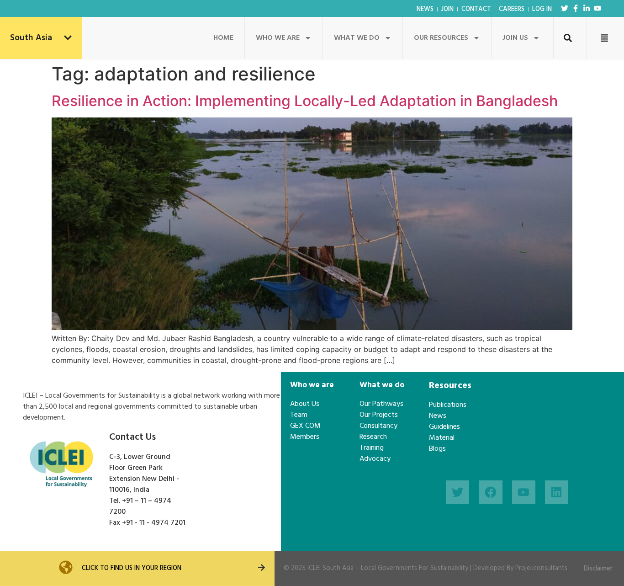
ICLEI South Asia (330, 568)
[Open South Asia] (67, 38)
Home (223, 38)
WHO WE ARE (278, 38)
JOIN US (515, 38)
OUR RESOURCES (441, 38)
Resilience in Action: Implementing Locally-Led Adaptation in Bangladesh (305, 101)
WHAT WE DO (357, 38)
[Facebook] (490, 492)
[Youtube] (597, 8)
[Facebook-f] (575, 8)
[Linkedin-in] (586, 8)
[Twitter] (564, 8)
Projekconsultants (541, 568)
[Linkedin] (556, 492)
